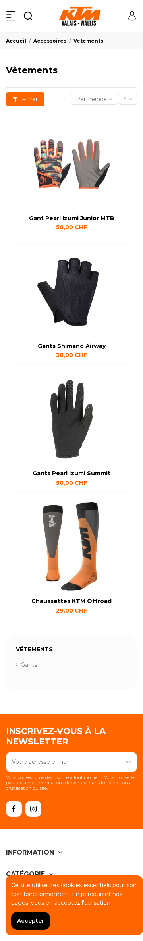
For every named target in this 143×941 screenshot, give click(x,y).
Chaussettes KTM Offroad (71, 601)
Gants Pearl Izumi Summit (71, 473)
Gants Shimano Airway (72, 345)
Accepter (30, 920)
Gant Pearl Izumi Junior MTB (71, 218)
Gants (29, 664)
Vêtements (34, 649)
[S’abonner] (128, 762)
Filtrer (29, 99)
